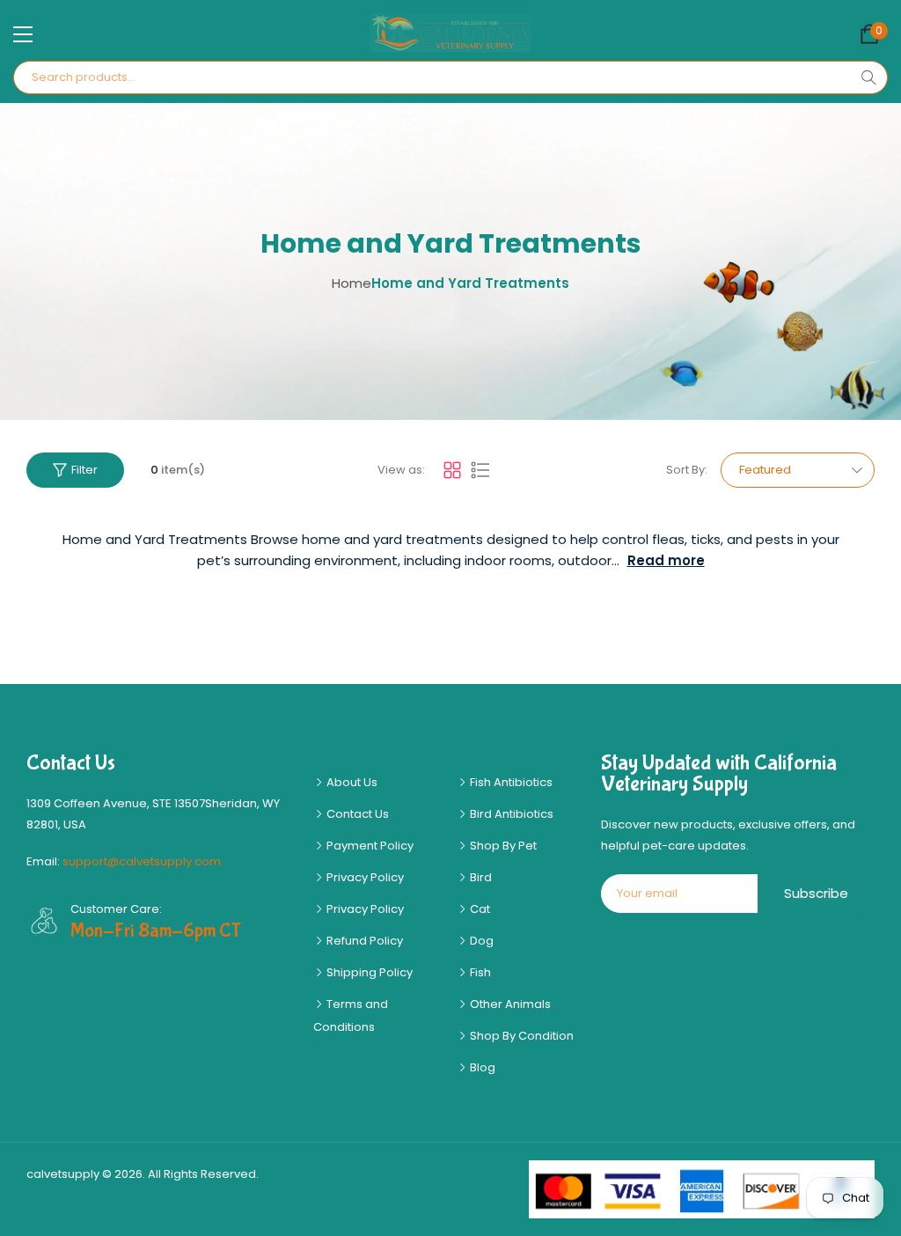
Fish (479, 972)
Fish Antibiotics (510, 782)
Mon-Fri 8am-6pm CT (155, 930)
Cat (478, 909)
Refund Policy (363, 940)
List (480, 470)
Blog (481, 1067)
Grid (452, 470)
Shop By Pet (502, 845)
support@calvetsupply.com (141, 861)
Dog (480, 940)
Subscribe (816, 893)
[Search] (868, 77)
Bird (479, 877)
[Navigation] (23, 34)
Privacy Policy (364, 877)
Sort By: (686, 469)
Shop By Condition (520, 1035)
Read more (666, 560)
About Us (350, 782)
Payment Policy (369, 845)
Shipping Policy (368, 972)
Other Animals (509, 1004)
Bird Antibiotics (510, 814)
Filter (84, 469)
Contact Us (356, 814)
